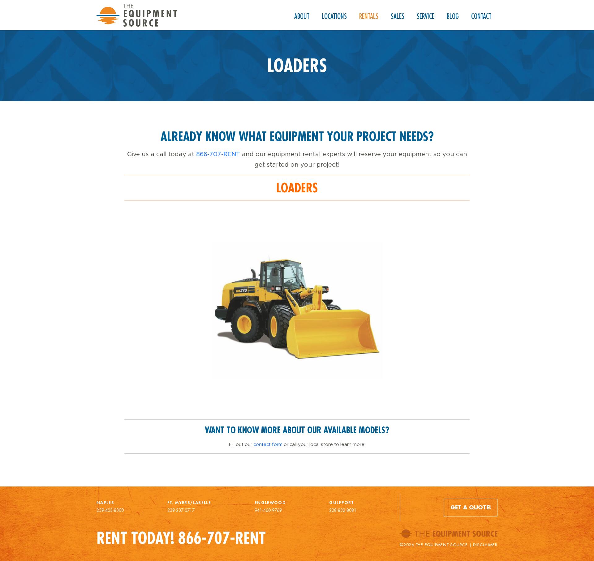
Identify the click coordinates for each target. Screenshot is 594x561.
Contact (481, 16)
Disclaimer (485, 544)
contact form (267, 444)
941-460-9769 (268, 510)
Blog (453, 16)
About (301, 16)
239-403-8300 (110, 510)
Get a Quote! (470, 507)
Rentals (368, 16)
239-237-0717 (181, 510)
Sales (397, 16)
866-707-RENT (218, 154)
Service (425, 16)
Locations (334, 16)
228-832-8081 (342, 510)
